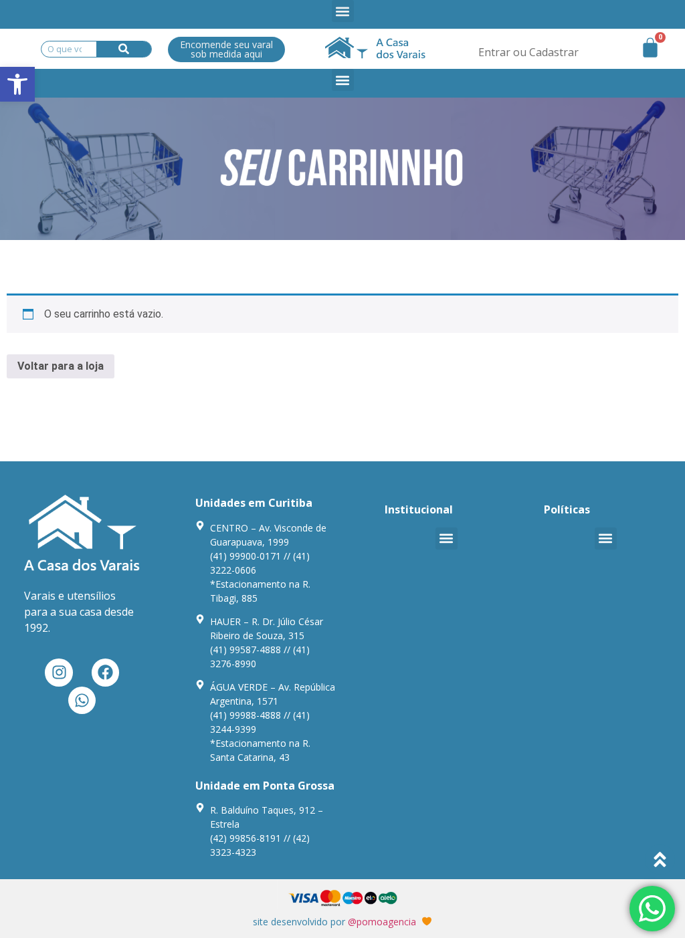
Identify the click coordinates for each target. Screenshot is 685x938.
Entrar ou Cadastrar (528, 52)
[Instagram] (58, 672)
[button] (17, 84)
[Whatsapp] (82, 700)
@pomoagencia (382, 921)
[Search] (124, 49)
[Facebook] (105, 672)
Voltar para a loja (60, 366)
